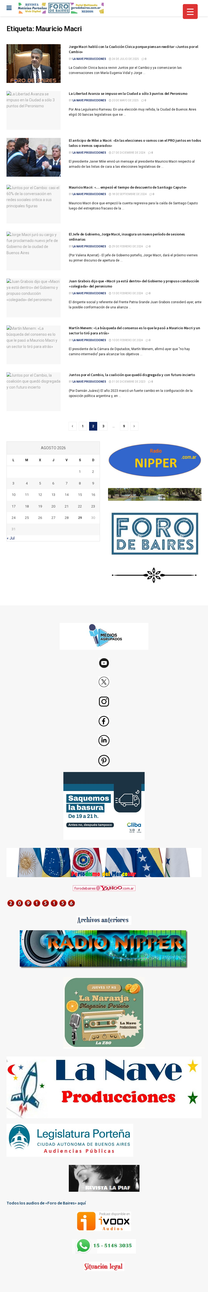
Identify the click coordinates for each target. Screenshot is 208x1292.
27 (53, 518)
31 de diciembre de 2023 (128, 381)
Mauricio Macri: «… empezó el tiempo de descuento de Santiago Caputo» (128, 187)
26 (40, 518)
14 (67, 495)
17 (13, 506)
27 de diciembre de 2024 (128, 152)
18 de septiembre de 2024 (129, 194)
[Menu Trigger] (190, 11)
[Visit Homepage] (60, 8)
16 (93, 495)
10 (13, 495)
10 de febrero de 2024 (127, 340)
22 (80, 506)
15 (80, 495)
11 (27, 495)
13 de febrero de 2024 (127, 293)
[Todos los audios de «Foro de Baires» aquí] (104, 1221)
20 (53, 506)
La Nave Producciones (89, 58)
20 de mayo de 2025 (125, 100)
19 (40, 506)
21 (67, 506)
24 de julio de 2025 (125, 58)
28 (67, 518)
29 (80, 518)
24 (13, 518)
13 (53, 495)
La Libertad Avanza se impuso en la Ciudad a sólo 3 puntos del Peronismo (128, 93)
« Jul (11, 538)
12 (40, 495)
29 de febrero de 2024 (127, 246)
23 (93, 506)
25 (27, 518)
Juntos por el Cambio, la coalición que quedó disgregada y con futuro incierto (132, 374)
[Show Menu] (9, 8)
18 (27, 506)
